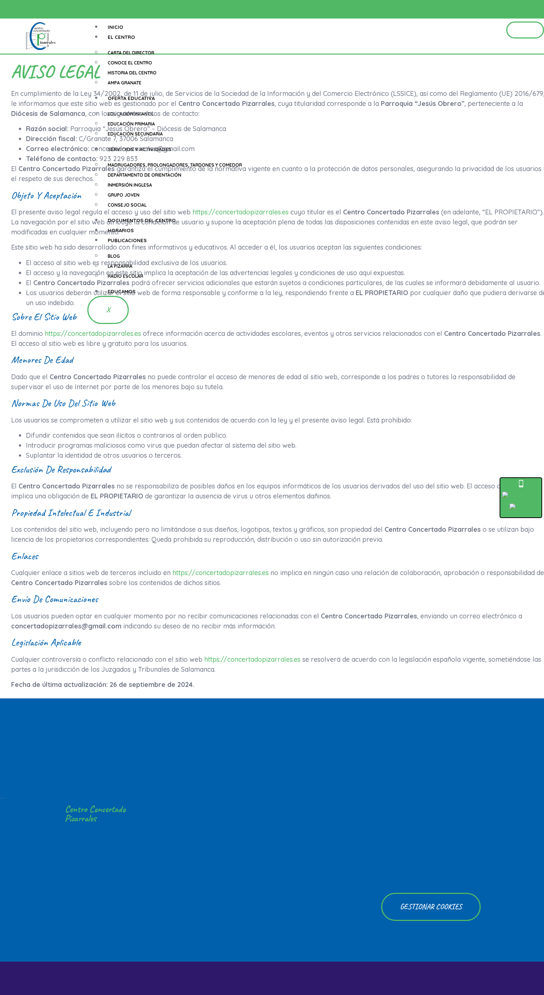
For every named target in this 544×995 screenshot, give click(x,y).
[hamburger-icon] (525, 30)
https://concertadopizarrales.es (241, 212)
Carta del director (131, 53)
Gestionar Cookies (431, 906)
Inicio (115, 27)
